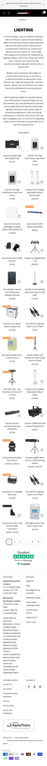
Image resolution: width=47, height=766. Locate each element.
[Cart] (42, 13)
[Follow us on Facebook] (29, 687)
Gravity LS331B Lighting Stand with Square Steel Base (35, 292)
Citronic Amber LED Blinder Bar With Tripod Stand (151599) (35, 358)
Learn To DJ (31, 622)
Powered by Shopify (21, 738)
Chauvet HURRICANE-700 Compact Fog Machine (34, 424)
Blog (28, 585)
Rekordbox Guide (33, 598)
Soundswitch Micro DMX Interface (12, 259)
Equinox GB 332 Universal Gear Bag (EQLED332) (12, 426)
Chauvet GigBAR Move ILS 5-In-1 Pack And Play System (35, 460)
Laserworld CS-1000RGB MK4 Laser (12, 493)
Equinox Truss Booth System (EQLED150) (12, 325)
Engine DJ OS (31, 617)
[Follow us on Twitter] (34, 687)
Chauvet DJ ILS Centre (32, 611)
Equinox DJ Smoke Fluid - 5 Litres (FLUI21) (12, 356)
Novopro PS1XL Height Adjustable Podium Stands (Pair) (35, 192)
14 (32, 542)
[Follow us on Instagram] (40, 687)
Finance (6, 701)
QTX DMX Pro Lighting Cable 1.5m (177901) (35, 325)
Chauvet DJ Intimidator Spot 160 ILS (12, 459)
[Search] (9, 13)
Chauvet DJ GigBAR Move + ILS (34, 259)
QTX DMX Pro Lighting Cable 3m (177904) (35, 493)
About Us (30, 581)
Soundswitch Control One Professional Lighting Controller (12, 292)
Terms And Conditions (7, 711)
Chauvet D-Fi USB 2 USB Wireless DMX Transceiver (12, 526)
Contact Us (7, 684)
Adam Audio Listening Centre (33, 604)
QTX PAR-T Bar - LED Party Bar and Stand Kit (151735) (12, 392)
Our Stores (7, 689)
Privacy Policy (8, 705)
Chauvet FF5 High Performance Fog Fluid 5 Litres (35, 158)
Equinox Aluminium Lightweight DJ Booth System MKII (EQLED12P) (12, 227)
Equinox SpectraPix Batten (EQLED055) (35, 225)
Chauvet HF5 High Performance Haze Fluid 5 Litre (12, 192)
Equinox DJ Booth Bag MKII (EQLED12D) (12, 156)
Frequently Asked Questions (10, 695)
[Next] (38, 542)
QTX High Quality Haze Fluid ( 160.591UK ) (34, 524)
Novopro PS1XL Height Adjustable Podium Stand (35, 392)
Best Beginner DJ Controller (33, 591)
